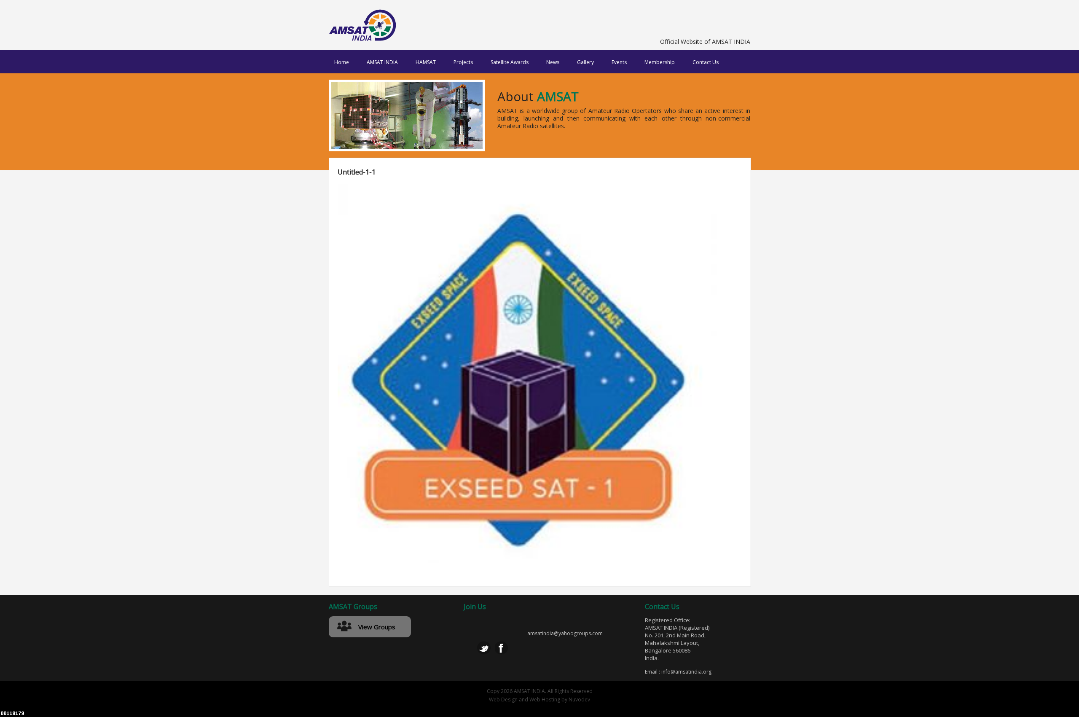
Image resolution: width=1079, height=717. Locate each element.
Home (341, 62)
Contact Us (705, 62)
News (552, 62)
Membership (659, 62)
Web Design (503, 699)
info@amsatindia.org (686, 671)
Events (619, 62)
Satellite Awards (510, 62)
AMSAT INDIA (382, 62)
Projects (463, 62)
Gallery (585, 62)
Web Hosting (544, 699)
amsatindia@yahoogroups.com (565, 633)
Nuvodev (579, 699)
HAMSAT (426, 62)
